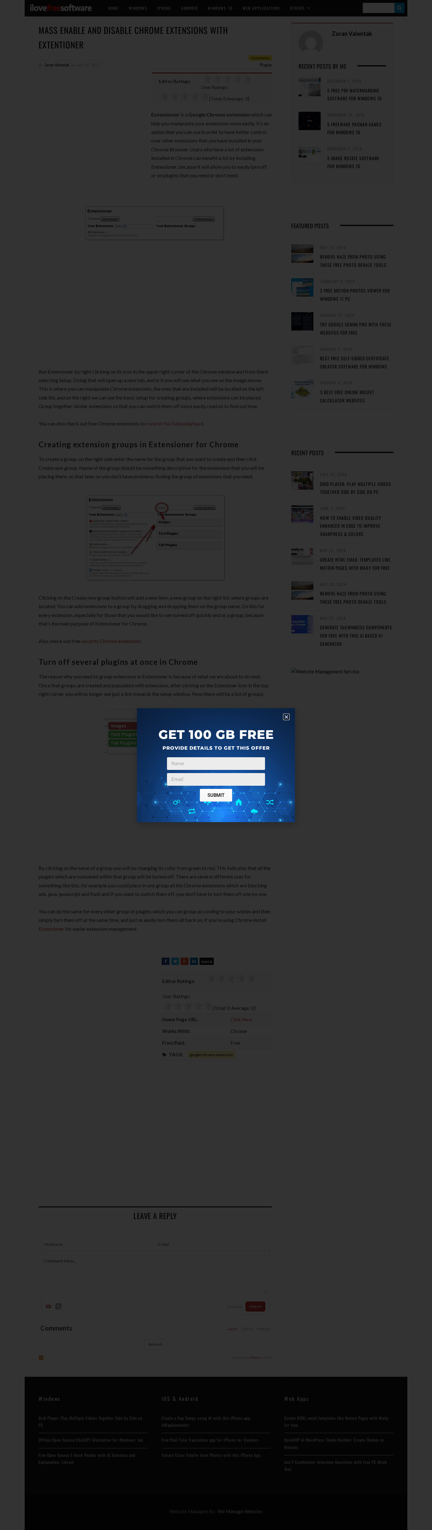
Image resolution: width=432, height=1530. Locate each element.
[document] (216, 765)
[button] (286, 717)
